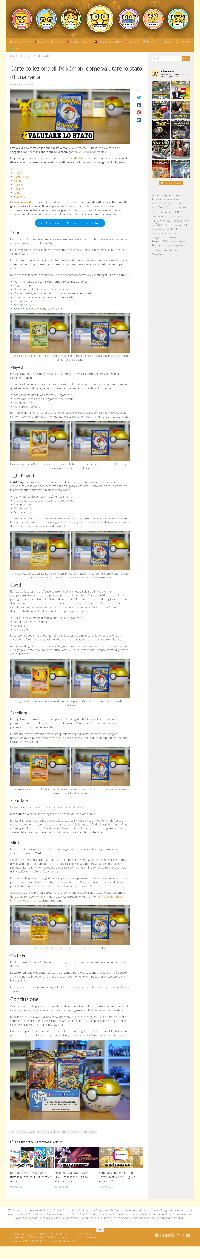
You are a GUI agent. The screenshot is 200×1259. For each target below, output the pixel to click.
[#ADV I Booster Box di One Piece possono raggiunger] (180, 110)
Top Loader (107, 896)
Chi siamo (184, 41)
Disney (179, 207)
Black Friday (180, 199)
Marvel (154, 233)
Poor (17, 169)
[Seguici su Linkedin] (177, 1235)
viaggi (165, 250)
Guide (48, 56)
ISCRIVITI (18, 48)
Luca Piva (18, 84)
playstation (165, 237)
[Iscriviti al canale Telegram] (157, 1235)
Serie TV (170, 246)
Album (29, 900)
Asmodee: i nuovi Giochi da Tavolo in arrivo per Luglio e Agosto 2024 (117, 1177)
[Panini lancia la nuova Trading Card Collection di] (161, 169)
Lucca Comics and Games (160, 229)
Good (17, 181)
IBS (169, 220)
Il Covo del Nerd (61, 1132)
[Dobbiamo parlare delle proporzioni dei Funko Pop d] (161, 90)
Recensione (159, 245)
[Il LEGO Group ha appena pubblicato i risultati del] (180, 90)
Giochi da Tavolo (79, 41)
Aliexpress (180, 195)
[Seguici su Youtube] (167, 1235)
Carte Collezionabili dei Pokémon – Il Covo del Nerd (70, 223)
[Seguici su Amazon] (183, 1235)
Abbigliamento (168, 195)
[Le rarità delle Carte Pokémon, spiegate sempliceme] (180, 169)
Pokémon (75, 1132)
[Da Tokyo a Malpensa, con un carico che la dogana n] (180, 129)
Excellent (19, 185)
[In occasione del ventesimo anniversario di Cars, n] (161, 110)
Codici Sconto (21, 41)
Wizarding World (158, 254)
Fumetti (149, 41)
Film (161, 212)
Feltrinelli (155, 212)
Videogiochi (174, 250)
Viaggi (166, 41)
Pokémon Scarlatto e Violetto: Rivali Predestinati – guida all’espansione (73, 1177)
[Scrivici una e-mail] (188, 1235)
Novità (177, 233)
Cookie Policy (37, 1241)
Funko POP (156, 217)
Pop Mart (182, 241)
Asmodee (168, 199)
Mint (17, 192)
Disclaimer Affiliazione (62, 1241)
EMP (185, 207)
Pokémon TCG (89, 1132)
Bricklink (155, 204)
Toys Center (156, 250)
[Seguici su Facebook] (172, 1235)
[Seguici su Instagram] (162, 1235)
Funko (57, 41)
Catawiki (154, 208)
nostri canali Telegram (158, 1210)
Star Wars (179, 245)
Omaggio (156, 237)
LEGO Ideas (167, 225)
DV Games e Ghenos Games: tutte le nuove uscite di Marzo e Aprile (30, 1177)
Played (18, 173)
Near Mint (20, 188)
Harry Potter (159, 220)
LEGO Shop (177, 225)
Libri (184, 224)
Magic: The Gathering (179, 229)
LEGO (40, 41)
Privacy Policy (20, 1241)
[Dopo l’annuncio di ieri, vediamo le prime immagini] (161, 129)
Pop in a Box (173, 241)
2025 (159, 196)
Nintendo (168, 233)
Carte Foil (21, 196)
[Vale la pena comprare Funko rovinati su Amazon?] (180, 149)
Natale (160, 233)
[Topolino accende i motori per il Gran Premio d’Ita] (161, 149)
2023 (154, 195)
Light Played (21, 177)
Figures (132, 41)
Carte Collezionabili (108, 41)
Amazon (157, 199)
